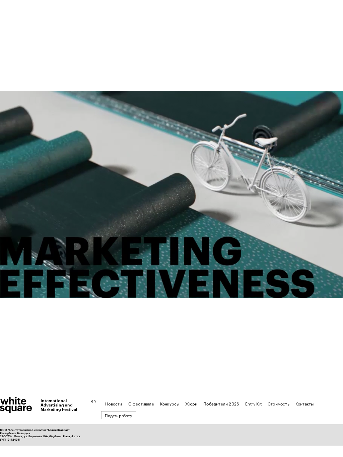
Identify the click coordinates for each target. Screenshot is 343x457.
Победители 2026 (221, 403)
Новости (113, 403)
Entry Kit (253, 403)
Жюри (191, 403)
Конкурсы (170, 403)
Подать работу (118, 415)
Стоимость (278, 403)
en (93, 400)
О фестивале (141, 403)
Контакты (304, 403)
